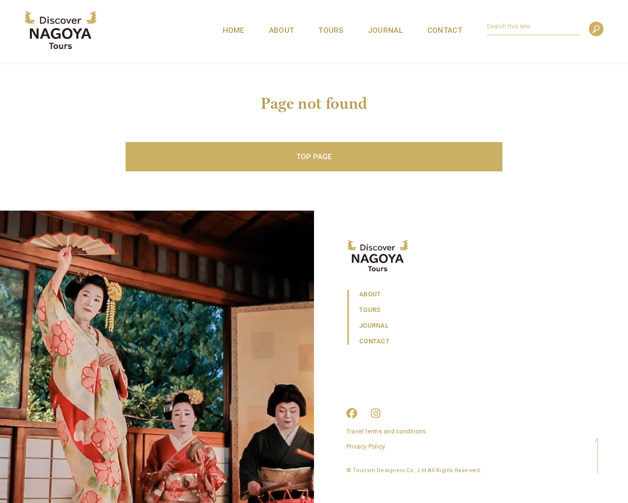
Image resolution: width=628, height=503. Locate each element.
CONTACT (444, 30)
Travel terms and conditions (386, 431)
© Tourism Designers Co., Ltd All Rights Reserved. (414, 470)
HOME (233, 30)
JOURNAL (385, 30)
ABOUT (281, 30)
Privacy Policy (365, 446)
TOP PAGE (314, 156)
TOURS (330, 30)
